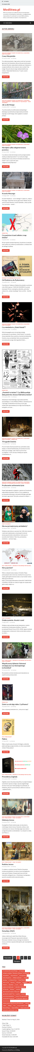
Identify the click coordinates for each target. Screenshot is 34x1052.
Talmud (9, 1005)
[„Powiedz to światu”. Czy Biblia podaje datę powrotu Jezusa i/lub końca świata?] (17, 369)
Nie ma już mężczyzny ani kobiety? (14, 526)
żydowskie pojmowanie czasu (10, 1010)
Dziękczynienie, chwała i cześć (13, 620)
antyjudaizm (6, 975)
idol (30, 982)
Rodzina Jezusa (7, 864)
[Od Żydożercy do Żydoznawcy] (17, 267)
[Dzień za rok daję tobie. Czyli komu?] (17, 693)
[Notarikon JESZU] (17, 906)
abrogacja (21, 970)
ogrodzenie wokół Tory (9, 994)
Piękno (4, 739)
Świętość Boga (6, 1007)
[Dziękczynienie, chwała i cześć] (17, 606)
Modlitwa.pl (11, 10)
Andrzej (14, 58)
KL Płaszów (5, 989)
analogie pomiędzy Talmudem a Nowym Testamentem (16, 973)
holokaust (24, 982)
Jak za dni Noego (8, 105)
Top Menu (6, 1)
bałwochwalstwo (7, 977)
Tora (14, 1005)
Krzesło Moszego (8, 193)
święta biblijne (15, 1007)
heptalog (18, 982)
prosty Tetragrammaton (22, 996)
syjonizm (27, 1003)
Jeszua (21, 984)
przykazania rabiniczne (22, 998)
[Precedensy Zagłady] (17, 765)
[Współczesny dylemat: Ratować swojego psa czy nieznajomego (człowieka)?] (17, 651)
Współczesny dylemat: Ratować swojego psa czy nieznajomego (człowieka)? (14, 665)
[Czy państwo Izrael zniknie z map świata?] (17, 223)
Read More (5, 76)
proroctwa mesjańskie (8, 996)
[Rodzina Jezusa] (17, 852)
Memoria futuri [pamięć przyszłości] (11, 483)
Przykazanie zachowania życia (13, 485)
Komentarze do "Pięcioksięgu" (19, 101)
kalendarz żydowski (20, 987)
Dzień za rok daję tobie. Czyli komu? (15, 704)
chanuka (26, 977)
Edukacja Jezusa (8, 820)
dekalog (5, 980)
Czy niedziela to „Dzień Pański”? (14, 327)
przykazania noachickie (8, 998)
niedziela (18, 989)
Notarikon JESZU (8, 931)
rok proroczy (6, 1001)
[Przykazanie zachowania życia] (17, 473)
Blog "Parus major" (7, 565)
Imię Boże (11, 984)
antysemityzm (14, 975)
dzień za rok (6, 982)
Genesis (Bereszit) (6, 101)
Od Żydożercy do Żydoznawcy (13, 280)
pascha (18, 994)
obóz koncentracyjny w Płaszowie (11, 991)
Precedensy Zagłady (9, 777)
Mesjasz (12, 989)
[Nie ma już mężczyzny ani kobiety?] (17, 515)
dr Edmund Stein (12, 980)
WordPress (11, 1050)
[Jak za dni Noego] (17, 91)
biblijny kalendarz (17, 977)
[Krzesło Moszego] (17, 181)
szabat (4, 1005)
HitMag (18, 1050)
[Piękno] (17, 727)
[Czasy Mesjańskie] (17, 43)
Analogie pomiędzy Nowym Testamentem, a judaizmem (15, 100)
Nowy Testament (6, 54)
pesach (23, 994)
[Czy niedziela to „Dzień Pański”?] (17, 313)
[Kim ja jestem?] (17, 556)
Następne (17, 961)
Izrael (16, 984)
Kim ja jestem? (7, 568)
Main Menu (8, 23)
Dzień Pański (21, 980)
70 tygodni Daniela (9, 442)
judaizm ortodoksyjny (8, 987)
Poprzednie (7, 957)
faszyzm (13, 982)
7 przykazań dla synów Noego (10, 970)
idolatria (5, 984)
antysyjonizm (22, 975)
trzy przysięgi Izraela (22, 1005)
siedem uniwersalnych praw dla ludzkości (13, 1003)
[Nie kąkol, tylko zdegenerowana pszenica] (17, 134)
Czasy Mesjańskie (8, 56)
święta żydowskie (24, 1007)
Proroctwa (5, 233)
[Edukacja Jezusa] (17, 807)
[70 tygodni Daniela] (17, 427)
